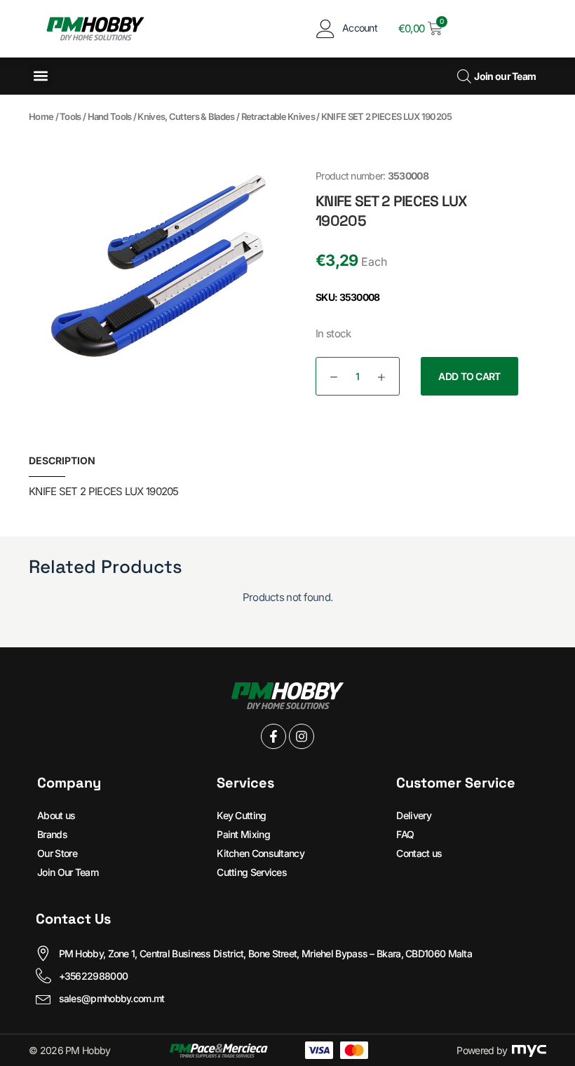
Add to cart (469, 376)
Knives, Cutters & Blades (185, 116)
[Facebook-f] (273, 736)
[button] (40, 76)
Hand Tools (110, 116)
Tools (70, 116)
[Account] (325, 28)
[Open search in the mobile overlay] (462, 76)
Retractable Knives (278, 116)
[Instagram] (301, 736)
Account (359, 28)
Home (41, 116)
